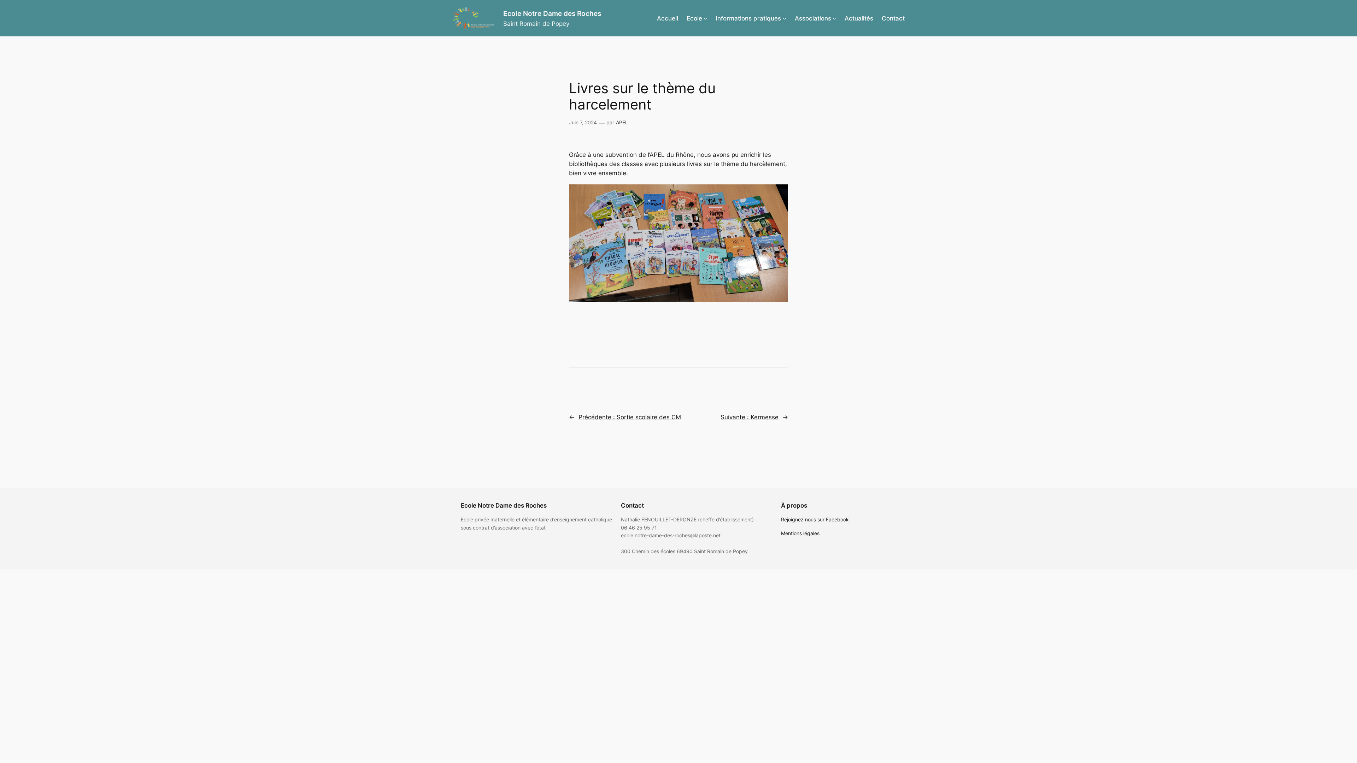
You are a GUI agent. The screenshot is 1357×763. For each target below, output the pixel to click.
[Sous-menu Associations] (834, 18)
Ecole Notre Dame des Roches (552, 13)
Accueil (667, 18)
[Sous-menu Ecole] (705, 18)
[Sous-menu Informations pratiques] (784, 18)
